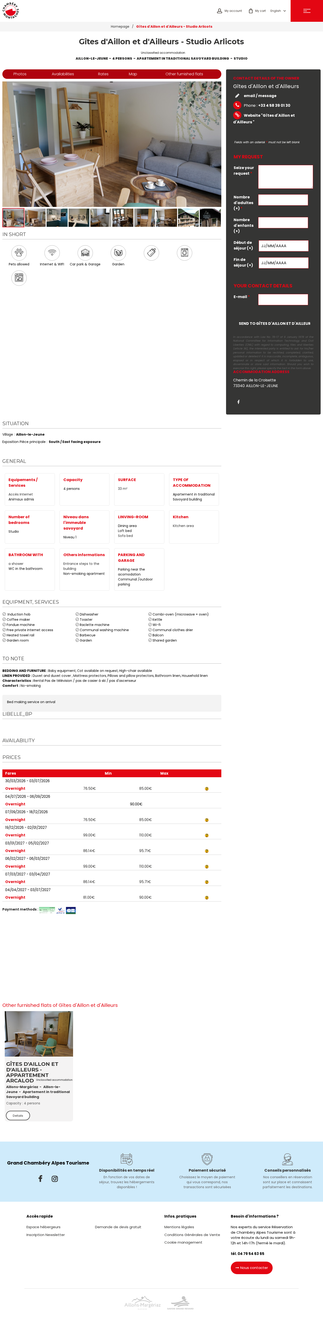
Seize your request (244, 170)
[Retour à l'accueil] (10, 11)
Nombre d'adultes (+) (243, 202)
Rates (103, 74)
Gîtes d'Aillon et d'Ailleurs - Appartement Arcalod (32, 1072)
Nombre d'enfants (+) (243, 225)
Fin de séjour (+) (243, 262)
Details (18, 1115)
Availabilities (63, 74)
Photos (19, 74)
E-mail (242, 296)
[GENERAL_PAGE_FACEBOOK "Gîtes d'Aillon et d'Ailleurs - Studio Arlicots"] (240, 402)
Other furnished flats (184, 74)
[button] (257, 11)
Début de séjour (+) (243, 245)
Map (133, 74)
